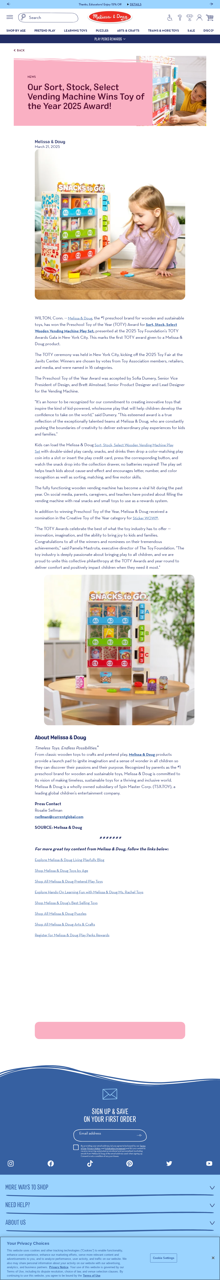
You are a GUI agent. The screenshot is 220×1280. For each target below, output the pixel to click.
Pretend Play (45, 30)
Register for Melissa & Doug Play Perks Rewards (72, 934)
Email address (90, 1133)
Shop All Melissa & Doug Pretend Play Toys (69, 881)
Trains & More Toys (163, 30)
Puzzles (102, 30)
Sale (191, 30)
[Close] (213, 1258)
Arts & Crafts (128, 30)
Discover (210, 30)
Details (135, 4)
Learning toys (75, 30)
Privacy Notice (93, 1148)
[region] (110, 1258)
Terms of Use (91, 1275)
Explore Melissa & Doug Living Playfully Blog (69, 859)
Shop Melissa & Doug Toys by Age (61, 870)
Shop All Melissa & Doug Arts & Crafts (65, 924)
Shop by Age (16, 30)
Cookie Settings (163, 1258)
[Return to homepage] (110, 17)
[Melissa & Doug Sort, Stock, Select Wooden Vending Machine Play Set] (110, 224)
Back (21, 50)
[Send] (141, 1135)
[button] (8, 4)
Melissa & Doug (80, 318)
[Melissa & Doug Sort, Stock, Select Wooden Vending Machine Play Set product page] (119, 727)
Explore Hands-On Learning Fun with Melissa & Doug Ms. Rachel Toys (89, 891)
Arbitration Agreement (115, 1148)
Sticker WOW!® (145, 517)
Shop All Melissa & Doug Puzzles (60, 913)
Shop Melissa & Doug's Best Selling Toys (66, 902)
